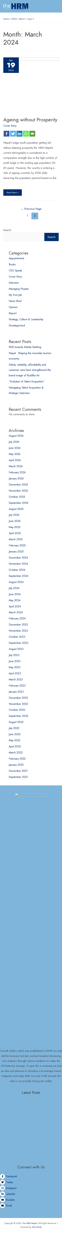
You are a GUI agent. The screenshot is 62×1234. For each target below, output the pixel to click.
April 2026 (15, 460)
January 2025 (16, 551)
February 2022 (17, 759)
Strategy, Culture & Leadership (26, 319)
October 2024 (17, 570)
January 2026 (16, 478)
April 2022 (15, 746)
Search (7, 230)
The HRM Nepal (29, 1223)
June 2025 (15, 521)
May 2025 (14, 527)
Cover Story (10, 126)
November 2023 (18, 631)
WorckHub (37, 1227)
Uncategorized (17, 325)
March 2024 (16, 612)
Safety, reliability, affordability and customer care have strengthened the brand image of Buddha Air (30, 370)
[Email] (32, 134)
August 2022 (16, 722)
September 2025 (18, 503)
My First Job (15, 295)
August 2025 (16, 509)
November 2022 (18, 704)
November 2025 (18, 491)
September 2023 (18, 643)
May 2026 (14, 454)
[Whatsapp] (26, 134)
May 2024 (14, 600)
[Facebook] (6, 134)
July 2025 (14, 515)
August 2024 (16, 582)
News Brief (15, 301)
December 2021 (18, 771)
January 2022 (16, 765)
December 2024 (18, 558)
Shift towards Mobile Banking (25, 347)
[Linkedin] (19, 134)
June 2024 (15, 594)
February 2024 (17, 618)
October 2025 (17, 497)
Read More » (12, 191)
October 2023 (17, 637)
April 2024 (15, 606)
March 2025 (16, 539)
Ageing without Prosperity (30, 119)
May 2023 (14, 667)
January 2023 (16, 692)
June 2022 (15, 734)
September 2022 (18, 716)
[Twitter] (13, 134)
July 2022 (14, 728)
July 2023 (14, 655)
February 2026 (17, 472)
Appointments (16, 258)
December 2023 (18, 624)
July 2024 (14, 588)
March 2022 (16, 752)
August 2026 (16, 436)
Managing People (19, 289)
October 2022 (17, 710)
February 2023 (17, 685)
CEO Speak (15, 270)
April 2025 (15, 533)
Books (12, 264)
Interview (14, 283)
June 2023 (15, 661)
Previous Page (31, 209)
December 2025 (18, 484)
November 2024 (18, 564)
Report (12, 313)
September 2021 (18, 777)
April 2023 (15, 673)
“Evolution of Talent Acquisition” (27, 381)
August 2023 (16, 649)
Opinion (13, 307)
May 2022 (14, 740)
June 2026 (15, 448)
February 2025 (17, 545)
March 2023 (16, 679)
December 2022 (18, 698)
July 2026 (14, 442)
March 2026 (16, 466)
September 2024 (18, 576)
